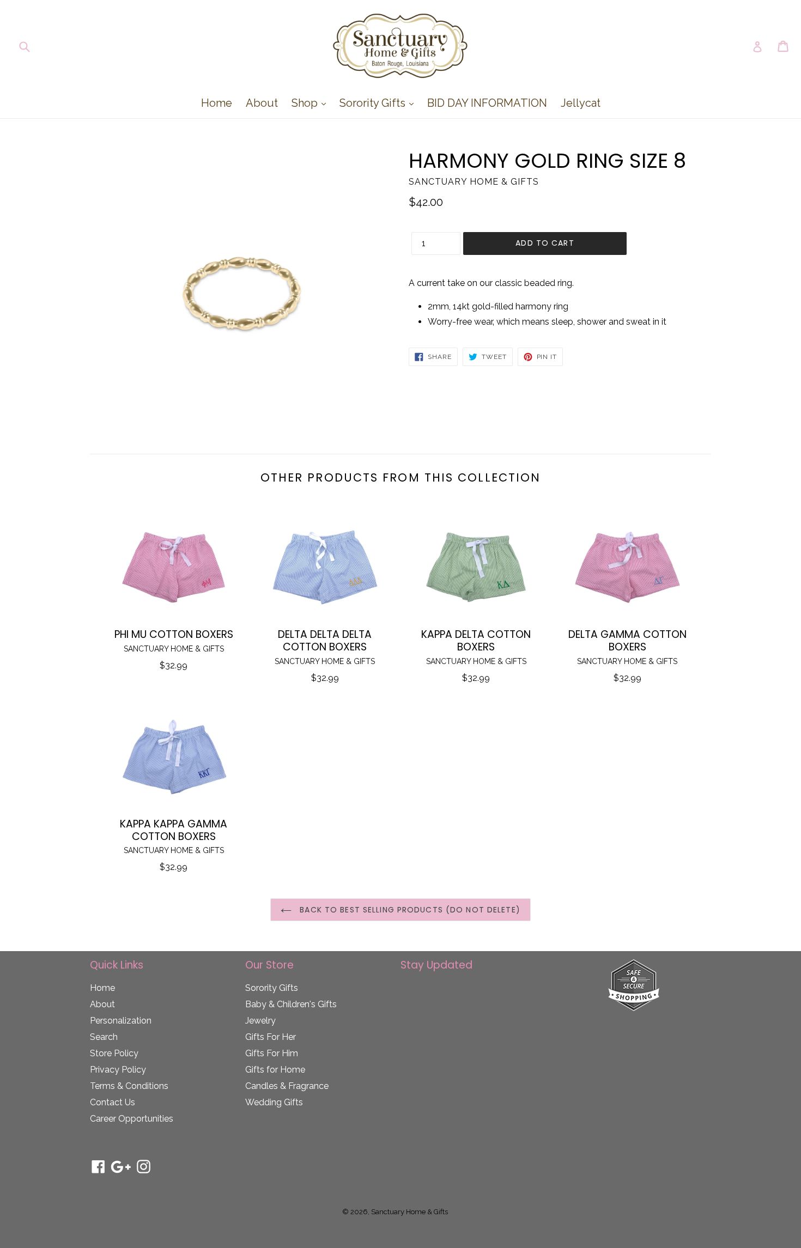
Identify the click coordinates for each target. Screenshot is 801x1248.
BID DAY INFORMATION (487, 102)
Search (104, 1037)
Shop (311, 102)
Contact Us (112, 1102)
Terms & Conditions (129, 1086)
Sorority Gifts (379, 102)
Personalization (120, 1020)
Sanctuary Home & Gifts (409, 1212)
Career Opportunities (131, 1118)
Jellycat (580, 102)
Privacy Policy (118, 1069)
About (262, 102)
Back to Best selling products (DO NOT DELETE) (408, 909)
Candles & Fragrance (287, 1086)
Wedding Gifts (274, 1102)
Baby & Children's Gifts (291, 1004)
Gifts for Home (275, 1069)
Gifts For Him (271, 1053)
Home (216, 102)
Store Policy (114, 1053)
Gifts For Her (270, 1037)
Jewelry (260, 1020)
